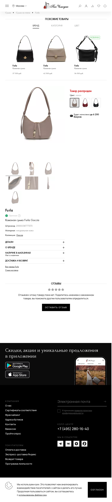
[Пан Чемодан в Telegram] (60, 444)
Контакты (10, 424)
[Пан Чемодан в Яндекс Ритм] (84, 444)
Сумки (8, 13)
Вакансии (10, 428)
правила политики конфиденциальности (77, 411)
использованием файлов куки (33, 495)
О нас (8, 405)
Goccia (19, 235)
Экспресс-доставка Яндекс (20, 454)
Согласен (97, 489)
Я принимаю (77, 411)
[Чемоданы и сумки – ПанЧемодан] (56, 5)
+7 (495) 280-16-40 (73, 428)
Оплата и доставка (15, 449)
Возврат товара (14, 459)
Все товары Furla (12, 267)
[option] (25, 55)
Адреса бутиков (14, 419)
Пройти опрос (13, 433)
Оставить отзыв (56, 307)
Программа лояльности (18, 463)
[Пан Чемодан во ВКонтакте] (68, 444)
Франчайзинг (12, 415)
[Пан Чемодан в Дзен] (76, 444)
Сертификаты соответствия (21, 410)
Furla (37, 13)
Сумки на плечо (23, 13)
